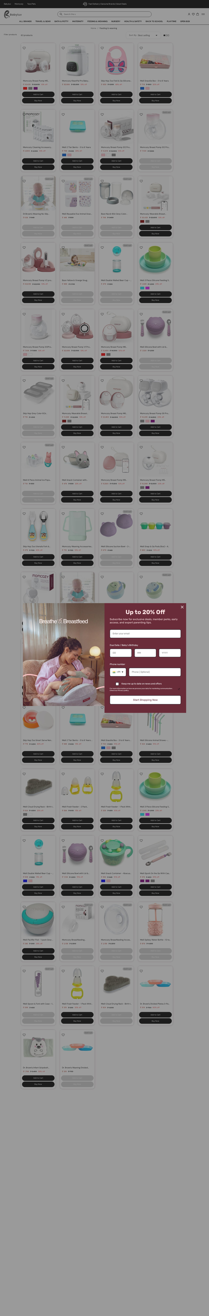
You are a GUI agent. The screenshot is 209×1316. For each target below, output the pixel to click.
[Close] (182, 607)
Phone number (117, 664)
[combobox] (118, 672)
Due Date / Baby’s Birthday (124, 645)
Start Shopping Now (145, 699)
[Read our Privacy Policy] (179, 689)
